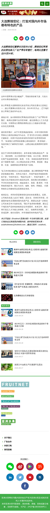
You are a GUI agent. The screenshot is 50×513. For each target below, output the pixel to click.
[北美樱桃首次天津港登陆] (7, 297)
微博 (20, 466)
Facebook (25, 486)
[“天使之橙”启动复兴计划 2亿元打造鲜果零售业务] (7, 263)
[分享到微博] (21, 38)
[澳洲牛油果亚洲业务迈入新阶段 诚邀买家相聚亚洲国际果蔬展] (7, 251)
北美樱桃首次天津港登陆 (24, 296)
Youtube (30, 477)
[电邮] (33, 38)
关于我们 (8, 438)
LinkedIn (10, 477)
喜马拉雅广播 (40, 466)
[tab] (13, 242)
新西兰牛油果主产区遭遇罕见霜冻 (28, 365)
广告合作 (8, 442)
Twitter (20, 477)
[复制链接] (27, 38)
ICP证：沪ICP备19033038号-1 (33, 507)
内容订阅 (8, 446)
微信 (10, 466)
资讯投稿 (8, 450)
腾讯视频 (30, 466)
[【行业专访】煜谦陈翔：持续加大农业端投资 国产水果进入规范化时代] (7, 286)
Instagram (40, 477)
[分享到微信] (16, 38)
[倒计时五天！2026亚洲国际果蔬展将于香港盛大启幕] (7, 274)
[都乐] (25, 12)
